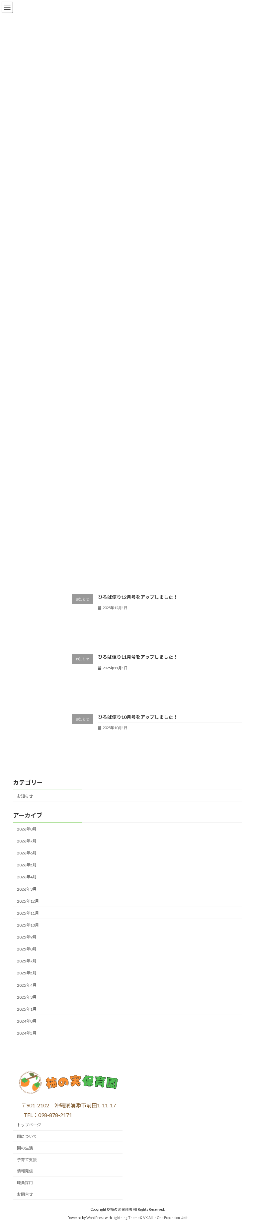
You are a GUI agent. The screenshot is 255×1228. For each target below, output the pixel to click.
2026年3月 (27, 889)
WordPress (95, 1218)
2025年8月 (27, 949)
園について (27, 1136)
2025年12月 (28, 901)
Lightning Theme (126, 1218)
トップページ (29, 1124)
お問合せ (25, 1194)
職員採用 (25, 1182)
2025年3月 (27, 997)
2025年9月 (27, 937)
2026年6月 (27, 852)
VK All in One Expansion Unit (165, 1218)
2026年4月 (27, 877)
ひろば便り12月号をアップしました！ (138, 597)
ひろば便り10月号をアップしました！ (138, 717)
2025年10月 (28, 925)
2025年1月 (27, 1009)
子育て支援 (27, 1159)
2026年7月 (27, 840)
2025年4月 (27, 985)
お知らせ (25, 796)
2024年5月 (27, 1033)
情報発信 (25, 1171)
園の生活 (25, 1148)
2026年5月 (27, 865)
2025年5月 (27, 973)
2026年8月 (27, 829)
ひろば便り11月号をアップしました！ (138, 657)
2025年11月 (28, 913)
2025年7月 (27, 961)
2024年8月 (27, 1021)
